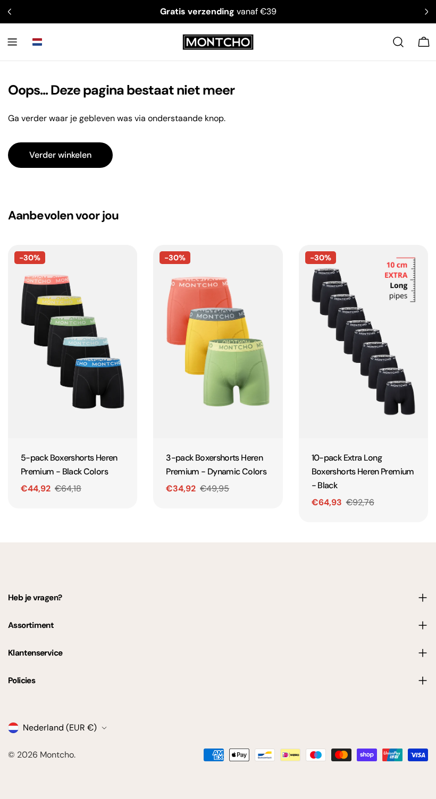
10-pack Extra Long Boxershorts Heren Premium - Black (363, 471)
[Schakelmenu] (12, 42)
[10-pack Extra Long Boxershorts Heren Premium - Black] (363, 342)
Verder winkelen (60, 154)
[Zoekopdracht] (398, 42)
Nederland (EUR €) (60, 727)
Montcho (57, 754)
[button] (37, 42)
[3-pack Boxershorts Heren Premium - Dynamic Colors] (217, 342)
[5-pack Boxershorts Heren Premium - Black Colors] (72, 342)
